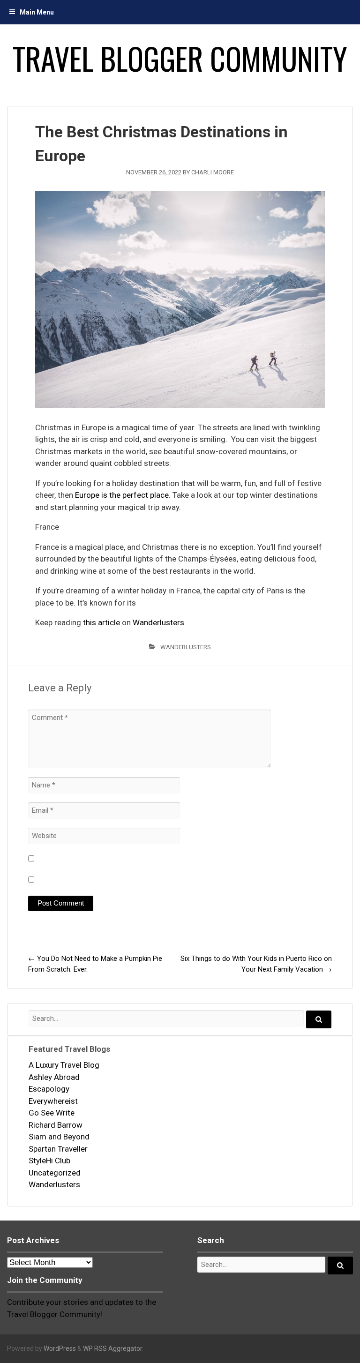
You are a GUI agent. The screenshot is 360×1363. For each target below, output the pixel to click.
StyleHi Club (49, 1160)
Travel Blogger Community (180, 58)
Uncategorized (55, 1172)
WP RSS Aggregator (112, 1348)
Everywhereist (53, 1101)
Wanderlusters (158, 622)
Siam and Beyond (59, 1136)
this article (101, 622)
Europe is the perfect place (122, 495)
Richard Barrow (55, 1125)
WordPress (60, 1348)
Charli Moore (212, 172)
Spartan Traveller (58, 1148)
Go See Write (52, 1112)
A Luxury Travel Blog (64, 1065)
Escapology (49, 1088)
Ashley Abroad (54, 1077)
